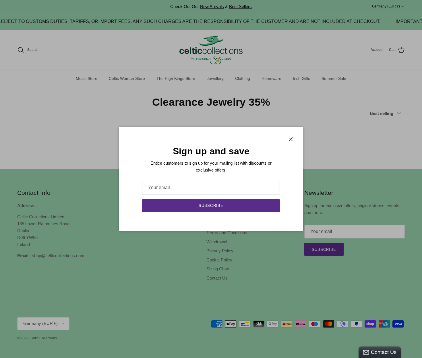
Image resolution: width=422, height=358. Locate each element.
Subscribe (211, 205)
